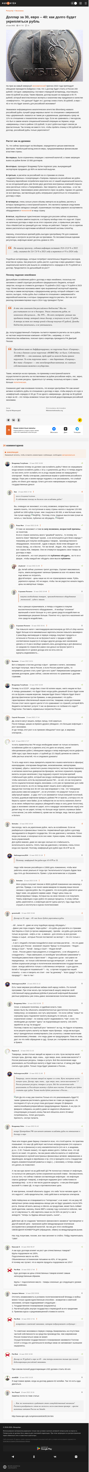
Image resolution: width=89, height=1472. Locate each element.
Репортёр (9, 11)
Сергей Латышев (18, 717)
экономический (39, 86)
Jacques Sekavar (18, 1293)
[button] (80, 3)
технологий (26, 211)
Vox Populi (16, 1392)
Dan (15, 492)
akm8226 (15, 1377)
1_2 (13, 741)
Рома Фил (20, 525)
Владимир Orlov (20, 1003)
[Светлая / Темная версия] (74, 3)
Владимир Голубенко (20, 463)
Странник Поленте (25, 591)
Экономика (19, 11)
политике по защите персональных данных (16, 1441)
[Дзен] (76, 1457)
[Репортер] (9, 3)
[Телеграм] (13, 1457)
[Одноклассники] (34, 1457)
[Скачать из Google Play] (44, 1448)
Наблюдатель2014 (21, 855)
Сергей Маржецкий (13, 410)
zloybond (21, 566)
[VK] (55, 1457)
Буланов (15, 661)
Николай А (16, 1247)
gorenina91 (16, 913)
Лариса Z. (15, 1051)
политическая (20, 382)
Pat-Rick (17, 1269)
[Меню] (85, 3)
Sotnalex (15, 824)
